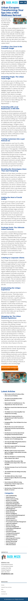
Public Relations (10, 536)
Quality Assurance (10, 518)
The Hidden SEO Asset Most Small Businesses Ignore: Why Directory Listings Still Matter (15, 477)
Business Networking (11, 541)
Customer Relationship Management (15, 515)
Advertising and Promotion (13, 538)
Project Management (11, 510)
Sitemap (3, 591)
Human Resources (10, 497)
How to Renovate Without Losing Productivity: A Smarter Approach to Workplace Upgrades (14, 483)
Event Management (11, 543)
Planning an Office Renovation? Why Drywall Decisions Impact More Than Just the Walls (15, 462)
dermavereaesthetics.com (9, 369)
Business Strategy (10, 525)
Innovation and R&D (11, 531)
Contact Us (4, 594)
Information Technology (12, 502)
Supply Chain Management (13, 503)
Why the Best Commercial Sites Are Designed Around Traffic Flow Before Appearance (14, 418)
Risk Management (10, 508)
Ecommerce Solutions (11, 534)
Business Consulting (11, 500)
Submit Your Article (6, 587)
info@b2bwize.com (7, 574)
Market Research (10, 512)
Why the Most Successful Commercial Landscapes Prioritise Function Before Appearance (15, 428)
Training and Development (13, 533)
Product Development (12, 517)
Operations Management (12, 526)
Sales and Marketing (11, 495)
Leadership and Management (13, 528)
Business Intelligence (11, 513)
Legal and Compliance (11, 523)
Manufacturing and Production (14, 505)
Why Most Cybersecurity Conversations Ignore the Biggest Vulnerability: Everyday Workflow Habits (15, 452)
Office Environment (11, 544)
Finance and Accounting (12, 499)
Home (2, 585)
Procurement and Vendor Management (16, 521)
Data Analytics (9, 530)
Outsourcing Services (11, 520)
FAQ (2, 589)
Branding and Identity (11, 539)
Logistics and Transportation (13, 507)
